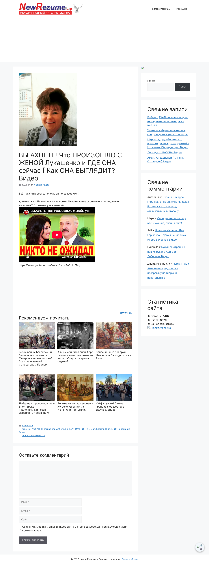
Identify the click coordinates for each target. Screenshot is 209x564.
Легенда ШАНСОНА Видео (164, 152)
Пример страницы (160, 8)
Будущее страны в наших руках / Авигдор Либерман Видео (166, 251)
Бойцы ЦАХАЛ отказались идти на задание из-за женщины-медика (167, 121)
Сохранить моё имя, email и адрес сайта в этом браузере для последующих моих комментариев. (74, 528)
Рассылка (181, 8)
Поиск (151, 80)
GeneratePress (130, 559)
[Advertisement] (104, 40)
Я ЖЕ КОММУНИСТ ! (33, 435)
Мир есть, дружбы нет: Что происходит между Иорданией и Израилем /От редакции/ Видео (168, 143)
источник (126, 312)
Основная (27, 425)
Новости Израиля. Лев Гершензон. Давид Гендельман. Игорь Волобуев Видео (167, 235)
